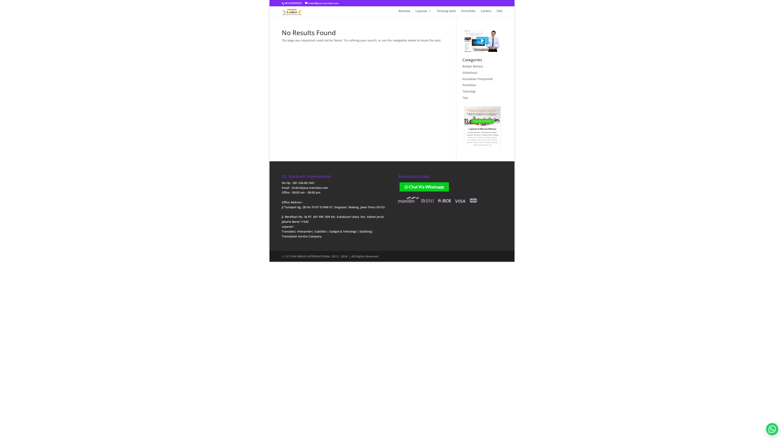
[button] (482, 41)
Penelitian (469, 85)
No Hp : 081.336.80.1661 (298, 183)
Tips (465, 98)
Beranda (404, 11)
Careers (486, 11)
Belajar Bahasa (472, 66)
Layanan (421, 11)
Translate (288, 231)
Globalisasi (469, 73)
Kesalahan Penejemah (477, 79)
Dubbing (365, 231)
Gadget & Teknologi (343, 231)
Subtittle (321, 231)
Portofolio (468, 11)
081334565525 (293, 3)
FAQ (499, 11)
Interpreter (304, 231)
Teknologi (469, 91)
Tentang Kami (446, 11)
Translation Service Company (302, 236)
